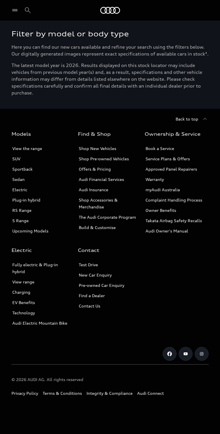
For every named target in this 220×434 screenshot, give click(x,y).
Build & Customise (97, 227)
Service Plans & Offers (168, 158)
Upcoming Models (30, 230)
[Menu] (110, 10)
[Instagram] (202, 354)
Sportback (22, 169)
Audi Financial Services (101, 179)
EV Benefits (23, 302)
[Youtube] (185, 354)
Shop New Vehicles (97, 148)
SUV (16, 158)
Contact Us (89, 305)
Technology (23, 312)
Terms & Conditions (62, 393)
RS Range (22, 210)
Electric (19, 189)
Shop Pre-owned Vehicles (104, 158)
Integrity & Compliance (110, 393)
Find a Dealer (92, 295)
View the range (27, 148)
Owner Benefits (161, 210)
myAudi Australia (163, 189)
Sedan (18, 179)
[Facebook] (169, 354)
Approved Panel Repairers (171, 169)
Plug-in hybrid (26, 200)
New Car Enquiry (95, 275)
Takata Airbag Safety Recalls (174, 220)
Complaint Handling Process (174, 200)
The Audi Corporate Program (107, 217)
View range (23, 281)
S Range (20, 220)
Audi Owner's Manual (167, 230)
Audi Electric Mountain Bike (39, 323)
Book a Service (160, 148)
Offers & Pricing (95, 169)
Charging (21, 292)
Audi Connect (150, 393)
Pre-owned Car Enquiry (101, 285)
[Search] (28, 10)
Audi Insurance (93, 189)
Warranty (155, 179)
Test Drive (88, 264)
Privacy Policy (24, 393)
